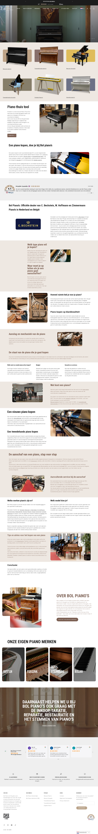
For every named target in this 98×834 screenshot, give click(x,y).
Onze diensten (49, 725)
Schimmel (38, 511)
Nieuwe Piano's (48, 796)
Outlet (74, 8)
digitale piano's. (38, 160)
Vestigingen (27, 8)
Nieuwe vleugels (70, 68)
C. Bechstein (81, 217)
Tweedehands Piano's (49, 800)
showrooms (20, 541)
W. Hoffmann (41, 510)
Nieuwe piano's (7, 69)
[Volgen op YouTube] (11, 825)
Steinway (27, 510)
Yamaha (22, 510)
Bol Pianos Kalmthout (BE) (33, 798)
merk (42, 504)
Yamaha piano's (70, 97)
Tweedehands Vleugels (49, 803)
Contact (62, 796)
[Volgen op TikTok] (15, 825)
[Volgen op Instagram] (8, 825)
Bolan (79, 671)
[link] (49, 189)
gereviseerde (17, 418)
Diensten (55, 8)
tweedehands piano (37, 156)
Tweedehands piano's (40, 68)
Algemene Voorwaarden (66, 798)
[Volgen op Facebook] (4, 825)
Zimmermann (11, 511)
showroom (34, 461)
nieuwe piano (27, 156)
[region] (49, 23)
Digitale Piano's (39, 97)
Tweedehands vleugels (9, 97)
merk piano (86, 389)
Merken (37, 8)
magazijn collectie (70, 398)
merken (42, 513)
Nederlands (83, 832)
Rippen (29, 511)
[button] (49, 4)
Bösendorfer (18, 511)
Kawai (33, 511)
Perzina (25, 511)
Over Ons (46, 8)
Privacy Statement (64, 800)
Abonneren (81, 807)
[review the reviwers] (45, 747)
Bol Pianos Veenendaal (32, 796)
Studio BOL (65, 8)
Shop (18, 8)
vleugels (18, 160)
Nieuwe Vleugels (48, 798)
